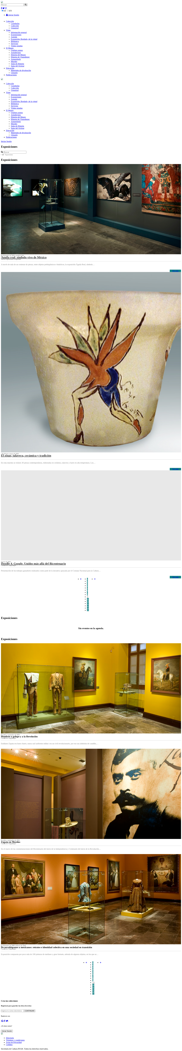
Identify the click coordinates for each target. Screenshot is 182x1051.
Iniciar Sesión (13, 15)
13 (88, 606)
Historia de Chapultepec (20, 57)
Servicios (14, 44)
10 (88, 599)
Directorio (10, 1038)
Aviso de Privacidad (14, 1042)
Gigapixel (15, 28)
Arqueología (16, 59)
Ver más (175, 271)
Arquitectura (16, 52)
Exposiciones (16, 35)
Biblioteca (15, 41)
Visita (8, 30)
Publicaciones (11, 75)
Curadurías (15, 23)
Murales (14, 61)
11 (88, 601)
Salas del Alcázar (17, 66)
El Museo (9, 48)
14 (88, 608)
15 (88, 610)
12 (88, 603)
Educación (10, 68)
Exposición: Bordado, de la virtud (24, 39)
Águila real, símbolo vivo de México (24, 257)
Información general (19, 32)
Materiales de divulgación (21, 70)
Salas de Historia (17, 64)
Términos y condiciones (15, 1040)
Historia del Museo (18, 55)
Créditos (9, 1045)
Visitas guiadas (17, 46)
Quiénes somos (17, 50)
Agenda (14, 37)
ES (5, 11)
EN (10, 11)
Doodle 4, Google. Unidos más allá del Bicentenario (33, 563)
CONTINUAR (29, 1011)
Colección (10, 21)
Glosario (14, 73)
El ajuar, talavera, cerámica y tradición (26, 455)
